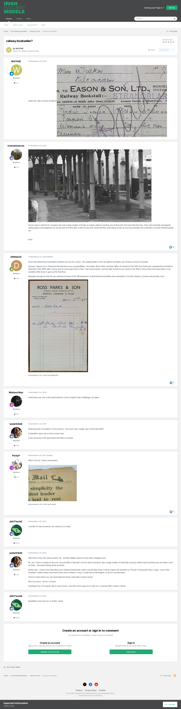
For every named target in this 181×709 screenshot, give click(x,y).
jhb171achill (16, 521)
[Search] (174, 19)
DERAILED (16, 257)
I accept (171, 704)
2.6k (17, 445)
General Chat (33, 51)
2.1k (17, 167)
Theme (78, 690)
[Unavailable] (58, 325)
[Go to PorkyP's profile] (16, 464)
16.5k (17, 543)
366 (17, 278)
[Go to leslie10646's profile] (16, 432)
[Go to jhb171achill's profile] (16, 530)
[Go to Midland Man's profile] (16, 401)
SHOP (28, 19)
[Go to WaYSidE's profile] (9, 50)
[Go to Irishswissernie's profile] (16, 154)
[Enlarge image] (112, 101)
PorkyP (16, 455)
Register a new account (50, 652)
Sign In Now (131, 652)
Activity (19, 19)
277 (17, 83)
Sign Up (172, 8)
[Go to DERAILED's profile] (16, 265)
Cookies (102, 690)
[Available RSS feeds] (174, 675)
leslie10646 (16, 424)
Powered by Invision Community (90, 695)
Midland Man (16, 392)
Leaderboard (32, 25)
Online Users (18, 25)
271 (17, 477)
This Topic (165, 19)
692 (17, 414)
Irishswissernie (16, 145)
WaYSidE (19, 48)
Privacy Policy (91, 690)
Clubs (6, 25)
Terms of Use (9, 706)
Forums (9, 19)
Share (152, 50)
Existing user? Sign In (153, 8)
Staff (43, 25)
